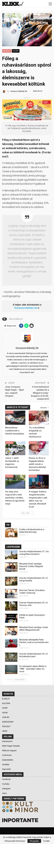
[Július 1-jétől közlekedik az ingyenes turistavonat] (15, 448)
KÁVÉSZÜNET (8, 722)
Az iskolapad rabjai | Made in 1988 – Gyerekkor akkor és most (32, 669)
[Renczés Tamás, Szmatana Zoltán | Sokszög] (11, 593)
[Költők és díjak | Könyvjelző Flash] (11, 618)
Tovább (46, 841)
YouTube (5, 784)
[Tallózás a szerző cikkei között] (27, 338)
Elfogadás (34, 841)
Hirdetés (5, 764)
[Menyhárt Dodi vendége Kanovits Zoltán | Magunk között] (11, 567)
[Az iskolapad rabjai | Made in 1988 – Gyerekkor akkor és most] (11, 669)
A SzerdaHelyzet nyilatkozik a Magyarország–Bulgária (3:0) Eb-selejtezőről (40, 393)
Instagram (6, 788)
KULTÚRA (6, 703)
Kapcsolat (6, 769)
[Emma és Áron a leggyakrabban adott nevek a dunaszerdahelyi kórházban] (39, 448)
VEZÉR (15, 51)
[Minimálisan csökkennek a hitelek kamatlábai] (15, 418)
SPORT (5, 708)
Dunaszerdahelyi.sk (16, 319)
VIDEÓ (5, 731)
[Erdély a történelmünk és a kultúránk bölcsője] (11, 532)
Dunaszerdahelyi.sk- (26, 307)
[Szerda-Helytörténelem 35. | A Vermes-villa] (11, 606)
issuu (4, 793)
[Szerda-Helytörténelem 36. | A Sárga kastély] (11, 581)
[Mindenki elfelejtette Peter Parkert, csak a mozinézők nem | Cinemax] (11, 643)
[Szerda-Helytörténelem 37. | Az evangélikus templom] (11, 554)
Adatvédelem (7, 760)
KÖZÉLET (7, 51)
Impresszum (7, 741)
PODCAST (6, 726)
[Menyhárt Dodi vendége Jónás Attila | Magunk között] (11, 630)
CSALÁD (6, 717)
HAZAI (5, 713)
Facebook (6, 779)
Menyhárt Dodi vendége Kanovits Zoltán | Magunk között (31, 566)
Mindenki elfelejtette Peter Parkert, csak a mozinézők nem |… (34, 642)
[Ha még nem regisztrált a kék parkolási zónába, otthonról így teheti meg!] (15, 482)
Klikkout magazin (9, 750)
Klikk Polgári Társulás (11, 746)
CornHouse (7, 755)
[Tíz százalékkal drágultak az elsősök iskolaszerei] (39, 418)
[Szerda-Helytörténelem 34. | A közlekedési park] (11, 657)
